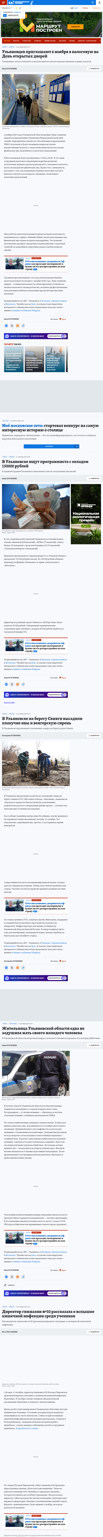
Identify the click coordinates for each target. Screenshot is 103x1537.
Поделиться (95, 68)
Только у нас (26, 41)
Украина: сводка (50, 41)
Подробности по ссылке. (27, 1428)
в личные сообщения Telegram (26, 310)
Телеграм (45, 300)
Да (5, 15)
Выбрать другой (13, 15)
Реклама (85, 8)
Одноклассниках (59, 300)
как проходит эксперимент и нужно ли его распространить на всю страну (45, 265)
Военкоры (37, 41)
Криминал (11, 1285)
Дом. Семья (6, 420)
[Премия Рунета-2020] (31, 3)
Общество (11, 46)
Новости (16, 41)
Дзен (33, 304)
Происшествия (13, 1023)
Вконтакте (10, 304)
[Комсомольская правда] (18, 2)
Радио (76, 8)
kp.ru (64, 319)
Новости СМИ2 (9, 702)
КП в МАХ (72, 41)
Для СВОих (62, 41)
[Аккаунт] (99, 2)
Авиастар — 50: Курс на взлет (87, 41)
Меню (3, 2)
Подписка (96, 8)
